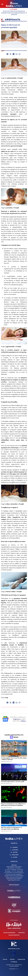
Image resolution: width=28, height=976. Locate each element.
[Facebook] (7, 54)
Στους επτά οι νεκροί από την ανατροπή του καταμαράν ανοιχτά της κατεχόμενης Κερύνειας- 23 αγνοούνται (14, 12)
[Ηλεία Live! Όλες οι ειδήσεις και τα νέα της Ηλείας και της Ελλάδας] (14, 4)
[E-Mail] (16, 54)
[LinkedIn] (13, 54)
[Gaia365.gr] (14, 904)
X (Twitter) (15, 850)
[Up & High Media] (14, 925)
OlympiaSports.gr (21, 959)
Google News (16, 719)
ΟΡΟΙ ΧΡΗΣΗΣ (21, 932)
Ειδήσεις (23, 721)
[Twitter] (10, 54)
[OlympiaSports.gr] (14, 897)
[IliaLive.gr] (14, 891)
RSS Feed (15, 857)
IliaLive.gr (5, 959)
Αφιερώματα (12, 19)
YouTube (15, 852)
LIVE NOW (14, 9)
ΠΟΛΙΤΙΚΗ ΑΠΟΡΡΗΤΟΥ (14, 935)
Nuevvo (17, 968)
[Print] (19, 54)
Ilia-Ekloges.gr (14, 961)
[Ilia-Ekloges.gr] (14, 911)
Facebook (15, 847)
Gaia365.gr (12, 959)
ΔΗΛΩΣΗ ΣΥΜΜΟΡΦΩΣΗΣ (9, 932)
